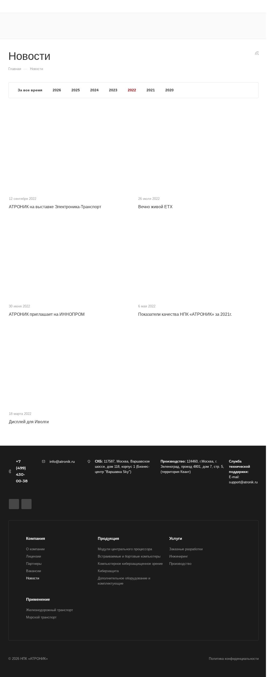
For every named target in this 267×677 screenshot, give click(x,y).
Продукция (108, 538)
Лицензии (33, 556)
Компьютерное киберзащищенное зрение (130, 564)
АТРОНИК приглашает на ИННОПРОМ (46, 314)
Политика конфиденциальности (234, 659)
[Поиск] (211, 25)
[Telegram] (26, 504)
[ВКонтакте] (14, 504)
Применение (38, 599)
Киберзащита (108, 571)
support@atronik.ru (243, 482)
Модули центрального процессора (125, 549)
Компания (35, 538)
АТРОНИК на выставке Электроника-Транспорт (55, 207)
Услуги (175, 538)
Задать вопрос (241, 26)
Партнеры (33, 564)
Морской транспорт (41, 617)
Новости (32, 578)
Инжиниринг (178, 556)
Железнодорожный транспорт (49, 610)
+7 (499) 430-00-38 (22, 471)
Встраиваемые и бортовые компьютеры (129, 556)
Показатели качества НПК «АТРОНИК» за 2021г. (185, 314)
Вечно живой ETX (155, 207)
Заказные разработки (186, 549)
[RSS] (257, 52)
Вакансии (33, 571)
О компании (35, 549)
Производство (180, 564)
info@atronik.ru (62, 461)
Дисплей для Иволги (29, 422)
